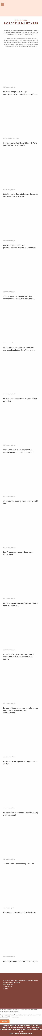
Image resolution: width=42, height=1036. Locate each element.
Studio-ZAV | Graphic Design (11, 982)
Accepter (5, 1021)
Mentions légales (8, 984)
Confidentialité (7, 986)
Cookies (5, 988)
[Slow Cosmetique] (21, 8)
